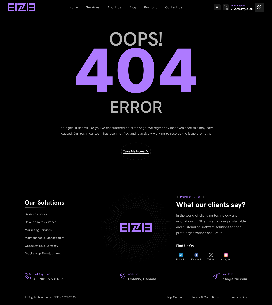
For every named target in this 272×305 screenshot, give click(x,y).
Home (73, 7)
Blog (132, 7)
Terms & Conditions (205, 297)
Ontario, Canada (142, 279)
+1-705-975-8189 (242, 9)
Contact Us (173, 7)
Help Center (174, 297)
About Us (114, 7)
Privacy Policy (237, 297)
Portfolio (150, 7)
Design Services (36, 214)
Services (92, 7)
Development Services (40, 222)
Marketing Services (38, 230)
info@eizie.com (234, 279)
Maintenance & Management (44, 238)
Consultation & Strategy (41, 246)
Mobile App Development (43, 253)
